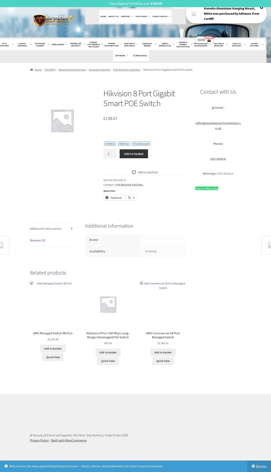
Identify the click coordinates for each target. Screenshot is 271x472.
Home (103, 16)
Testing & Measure (218, 44)
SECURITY (50, 70)
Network (120, 55)
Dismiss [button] (261, 466)
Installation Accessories (201, 44)
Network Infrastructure (72, 70)
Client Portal (159, 16)
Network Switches (100, 70)
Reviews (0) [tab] (37, 240)
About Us (113, 16)
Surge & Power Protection (182, 44)
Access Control (22, 44)
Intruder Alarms (40, 44)
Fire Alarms (58, 44)
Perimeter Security (75, 44)
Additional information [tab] (46, 229)
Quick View (53, 357)
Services (125, 16)
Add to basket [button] (53, 348)
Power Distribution (111, 44)
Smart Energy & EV (165, 44)
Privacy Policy (39, 440)
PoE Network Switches (126, 70)
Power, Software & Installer (93, 44)
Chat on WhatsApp (206, 188)
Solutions (141, 16)
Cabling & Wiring (147, 44)
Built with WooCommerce (68, 440)
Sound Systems (254, 44)
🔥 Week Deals (140, 55)
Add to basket (134, 154)
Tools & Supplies (236, 44)
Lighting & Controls (129, 44)
